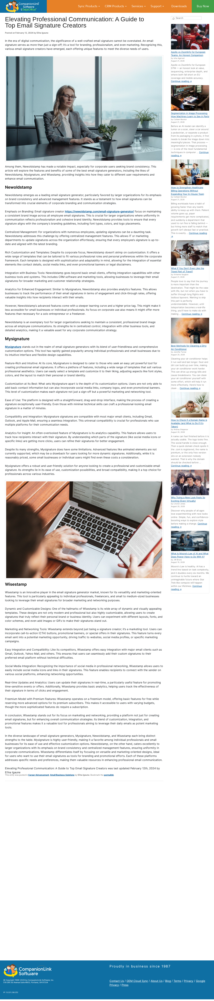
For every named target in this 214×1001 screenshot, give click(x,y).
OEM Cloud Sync (137, 981)
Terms (177, 981)
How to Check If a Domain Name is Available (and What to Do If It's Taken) (189, 423)
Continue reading (181, 81)
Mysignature (13, 346)
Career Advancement (38, 775)
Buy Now (203, 6)
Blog (168, 981)
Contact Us (117, 981)
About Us (157, 981)
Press (125, 985)
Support (156, 6)
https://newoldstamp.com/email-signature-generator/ (99, 211)
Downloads (179, 6)
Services (138, 6)
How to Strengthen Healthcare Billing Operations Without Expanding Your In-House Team (187, 190)
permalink (109, 775)
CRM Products (115, 6)
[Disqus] (84, 827)
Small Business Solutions (62, 775)
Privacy (188, 981)
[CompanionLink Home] (23, 6)
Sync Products (88, 6)
